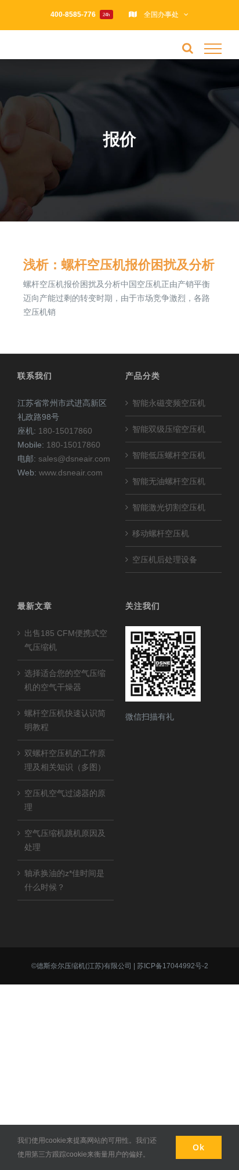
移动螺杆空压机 (160, 533)
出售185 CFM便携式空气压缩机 (65, 640)
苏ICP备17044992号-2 (172, 966)
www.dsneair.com (71, 472)
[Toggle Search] (187, 48)
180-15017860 (65, 430)
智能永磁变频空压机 (168, 403)
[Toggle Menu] (212, 48)
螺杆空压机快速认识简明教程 (65, 720)
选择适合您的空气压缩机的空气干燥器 (65, 680)
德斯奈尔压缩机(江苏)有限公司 (84, 966)
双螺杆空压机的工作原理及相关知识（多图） (65, 760)
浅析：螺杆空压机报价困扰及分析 (119, 265)
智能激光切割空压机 (168, 507)
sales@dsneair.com (74, 458)
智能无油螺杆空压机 (168, 481)
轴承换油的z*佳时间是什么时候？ (64, 880)
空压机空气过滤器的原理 (65, 800)
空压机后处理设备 (164, 559)
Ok (199, 1147)
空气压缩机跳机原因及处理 (65, 840)
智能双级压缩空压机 (168, 429)
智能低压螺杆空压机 (168, 455)
